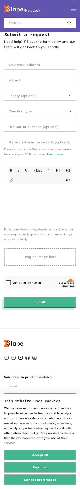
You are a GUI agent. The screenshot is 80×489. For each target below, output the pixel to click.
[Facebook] (6, 358)
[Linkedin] (34, 358)
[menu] (73, 9)
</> (67, 180)
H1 (58, 170)
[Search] (69, 22)
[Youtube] (20, 358)
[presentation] (40, 257)
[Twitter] (13, 358)
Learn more (55, 154)
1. (49, 170)
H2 (68, 170)
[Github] (27, 358)
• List (38, 170)
